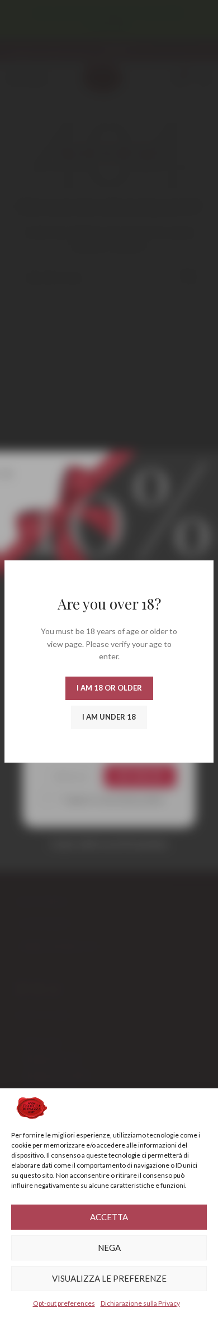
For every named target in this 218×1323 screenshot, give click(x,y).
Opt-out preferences (64, 1303)
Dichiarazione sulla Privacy (140, 1303)
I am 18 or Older (109, 687)
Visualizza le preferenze (109, 1278)
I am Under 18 (109, 716)
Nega (109, 1248)
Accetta (109, 1217)
